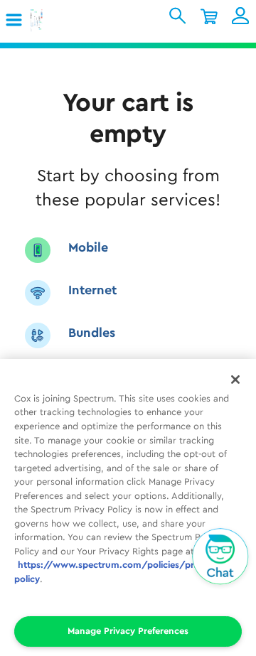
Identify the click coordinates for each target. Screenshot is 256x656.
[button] (15, 20)
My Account (240, 15)
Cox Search (177, 15)
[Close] (235, 379)
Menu (19, 20)
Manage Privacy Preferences (128, 630)
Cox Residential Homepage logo (59, 21)
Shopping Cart (209, 15)
